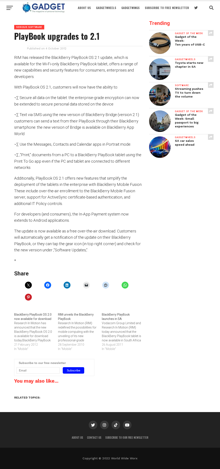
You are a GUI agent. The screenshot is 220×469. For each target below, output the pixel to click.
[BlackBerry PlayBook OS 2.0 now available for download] (36, 331)
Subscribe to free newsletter (167, 7)
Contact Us (94, 437)
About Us (84, 7)
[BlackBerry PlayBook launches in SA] (124, 331)
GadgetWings (130, 7)
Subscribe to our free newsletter (126, 437)
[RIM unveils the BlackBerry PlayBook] (80, 331)
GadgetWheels (106, 7)
